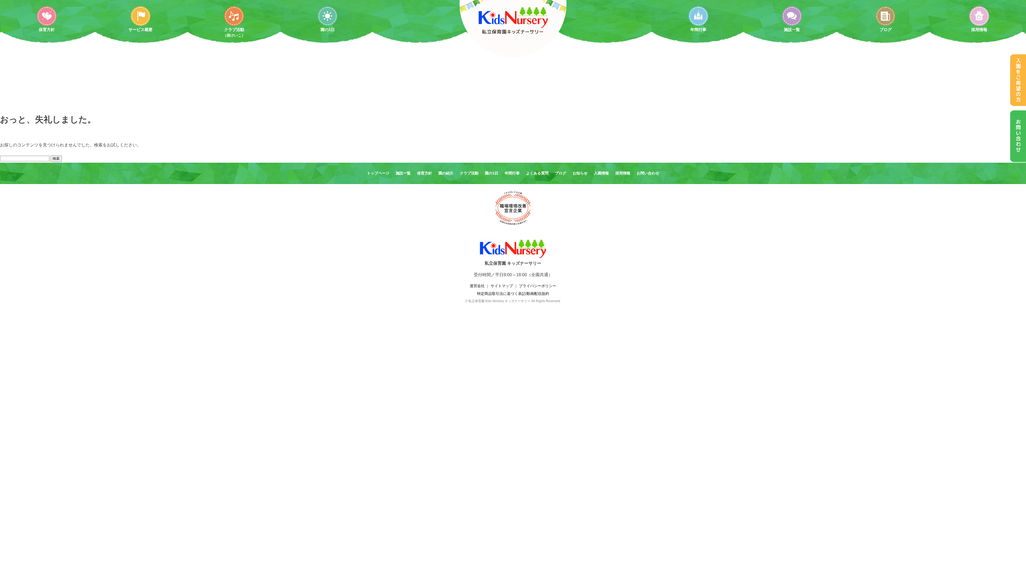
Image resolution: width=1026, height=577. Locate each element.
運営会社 (477, 286)
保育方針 (47, 29)
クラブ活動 (234, 32)
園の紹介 (445, 173)
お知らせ (580, 173)
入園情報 (601, 173)
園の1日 (328, 29)
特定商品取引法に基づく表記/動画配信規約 (513, 293)
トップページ (378, 173)
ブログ (886, 29)
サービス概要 (141, 29)
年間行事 (698, 29)
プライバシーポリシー (537, 286)
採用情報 (979, 29)
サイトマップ (502, 286)
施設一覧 (792, 29)
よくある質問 (537, 173)
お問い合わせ (648, 173)
